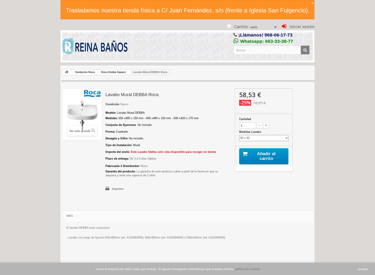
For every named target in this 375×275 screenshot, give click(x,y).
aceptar (363, 269)
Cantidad (245, 119)
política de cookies (247, 269)
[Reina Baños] (94, 47)
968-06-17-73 (279, 34)
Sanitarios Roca (85, 72)
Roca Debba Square (113, 72)
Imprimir (118, 188)
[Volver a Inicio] (66, 72)
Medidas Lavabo (250, 131)
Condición (112, 104)
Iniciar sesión (301, 26)
